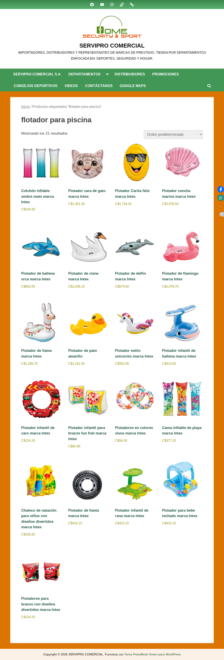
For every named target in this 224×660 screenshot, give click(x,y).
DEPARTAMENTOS (84, 74)
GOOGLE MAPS (133, 86)
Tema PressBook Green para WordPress (152, 654)
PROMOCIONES (165, 74)
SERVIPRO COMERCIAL (112, 46)
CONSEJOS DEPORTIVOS (36, 86)
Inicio (25, 107)
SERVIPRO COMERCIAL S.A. (37, 74)
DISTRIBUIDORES (130, 74)
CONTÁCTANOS (99, 86)
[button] (220, 189)
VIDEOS (71, 86)
